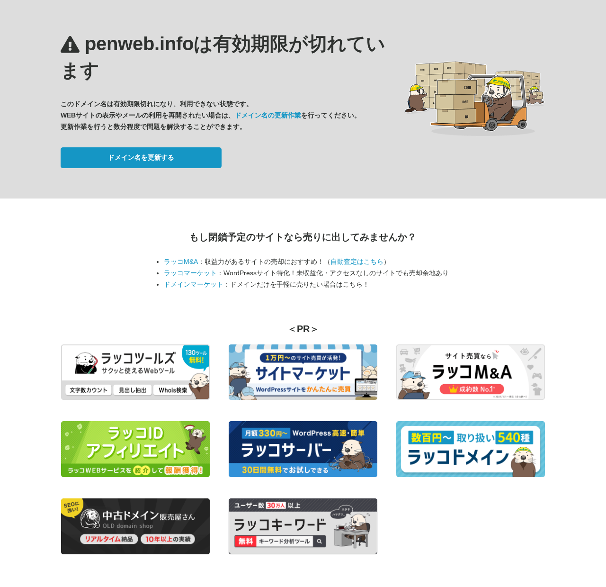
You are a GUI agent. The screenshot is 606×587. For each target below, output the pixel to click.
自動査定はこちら (356, 261)
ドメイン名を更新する (141, 157)
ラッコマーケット (190, 273)
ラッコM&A (181, 261)
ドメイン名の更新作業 (268, 115)
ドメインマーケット (193, 284)
